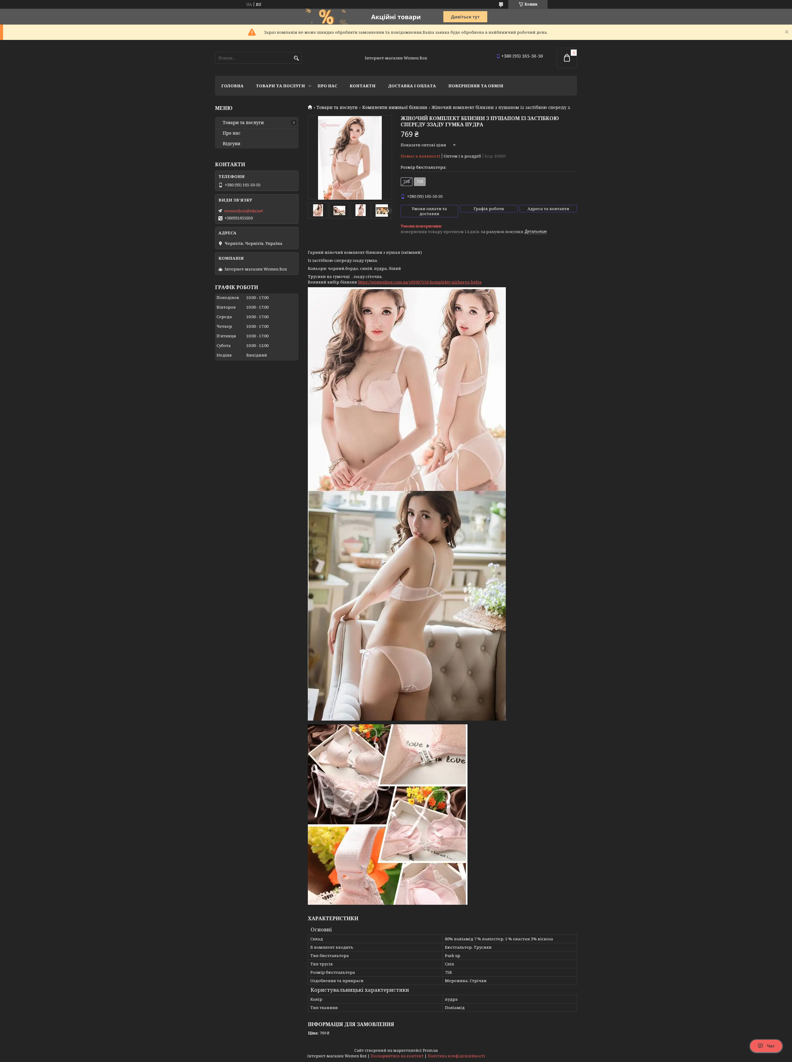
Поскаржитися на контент (397, 1056)
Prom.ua (430, 1050)
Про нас (327, 86)
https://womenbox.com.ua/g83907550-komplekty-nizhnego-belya (419, 282)
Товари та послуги (280, 86)
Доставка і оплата (412, 86)
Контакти (363, 86)
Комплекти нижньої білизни (394, 107)
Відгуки (231, 143)
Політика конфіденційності (456, 1056)
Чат (771, 1045)
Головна (232, 86)
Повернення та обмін (475, 86)
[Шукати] (296, 58)
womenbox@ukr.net (243, 210)
